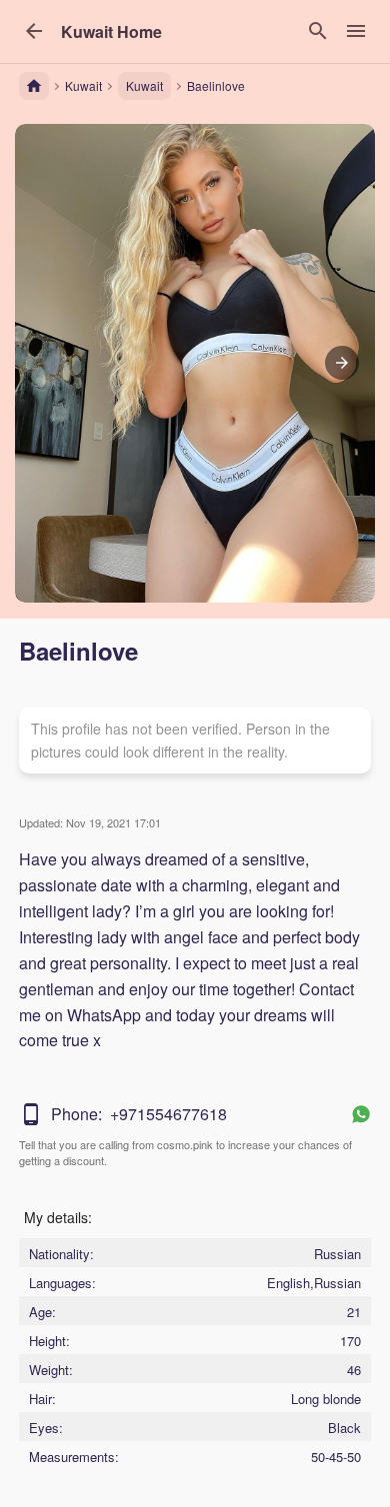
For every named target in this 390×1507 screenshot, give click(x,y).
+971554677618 (168, 1113)
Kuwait (144, 85)
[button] (111, 32)
